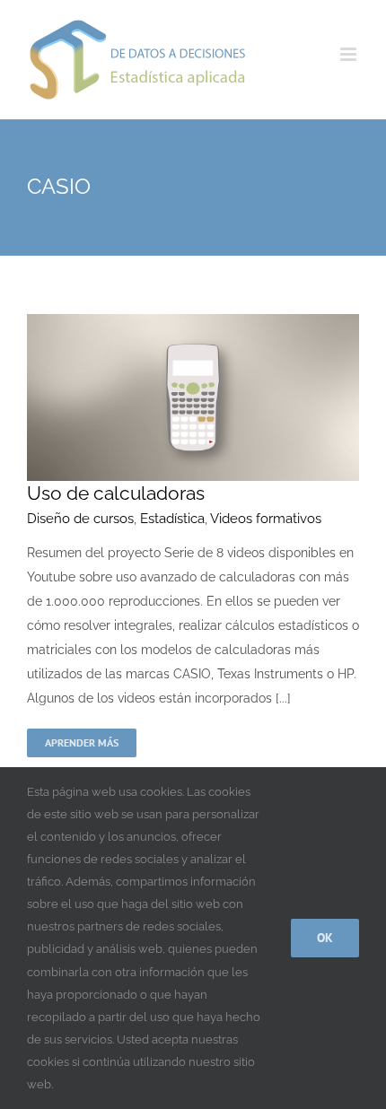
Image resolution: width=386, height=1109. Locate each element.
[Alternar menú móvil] (349, 54)
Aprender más (81, 742)
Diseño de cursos (80, 519)
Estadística (172, 519)
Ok (325, 938)
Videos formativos (265, 519)
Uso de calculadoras (116, 493)
